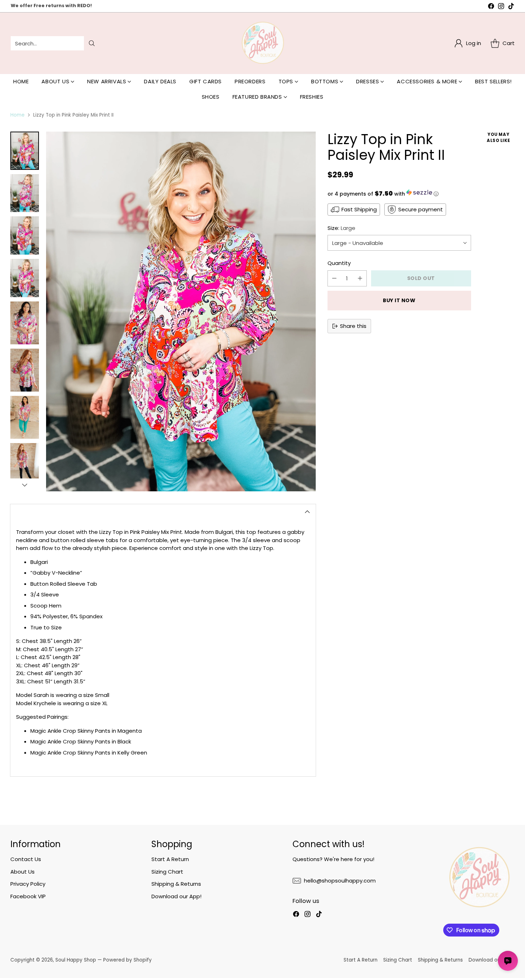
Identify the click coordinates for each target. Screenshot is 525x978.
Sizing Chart (167, 871)
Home (17, 115)
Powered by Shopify (127, 960)
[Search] (92, 43)
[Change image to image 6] (24, 370)
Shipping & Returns (176, 884)
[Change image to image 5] (24, 322)
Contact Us (25, 859)
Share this (353, 326)
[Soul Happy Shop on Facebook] (491, 7)
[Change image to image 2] (24, 193)
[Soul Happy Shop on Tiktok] (511, 7)
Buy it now (399, 300)
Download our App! (176, 896)
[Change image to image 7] (24, 417)
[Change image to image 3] (24, 235)
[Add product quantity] (360, 278)
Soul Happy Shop (75, 960)
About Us (22, 871)
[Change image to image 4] (24, 278)
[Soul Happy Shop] (263, 43)
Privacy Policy (27, 884)
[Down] (24, 484)
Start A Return (170, 859)
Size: (341, 228)
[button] (399, 193)
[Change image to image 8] (24, 464)
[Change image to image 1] (24, 151)
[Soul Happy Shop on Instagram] (501, 7)
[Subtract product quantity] (334, 278)
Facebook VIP (28, 896)
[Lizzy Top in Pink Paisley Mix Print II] (180, 311)
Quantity (339, 263)
